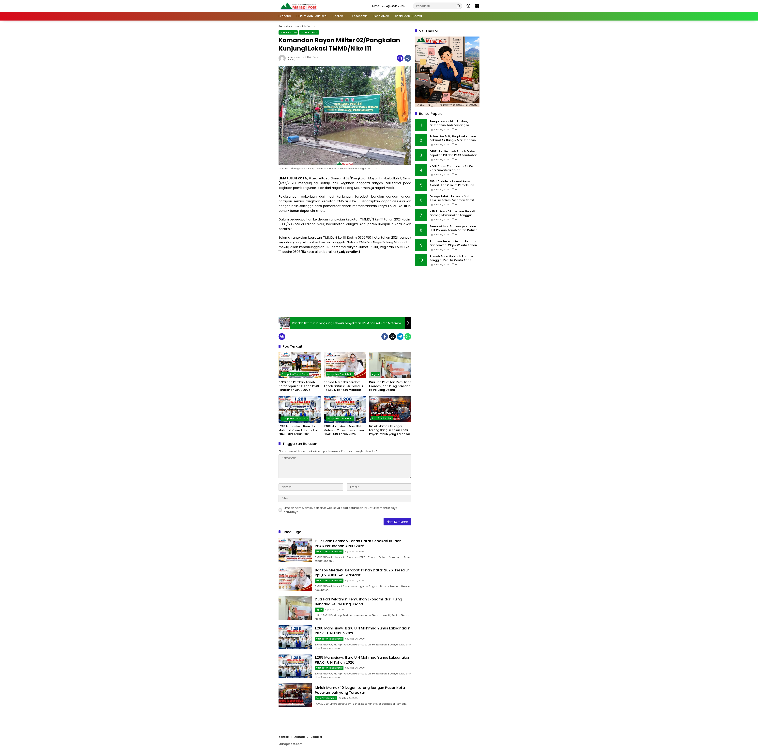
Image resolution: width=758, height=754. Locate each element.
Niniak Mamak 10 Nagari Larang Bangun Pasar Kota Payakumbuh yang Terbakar (389, 430)
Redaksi (316, 737)
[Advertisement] (345, 285)
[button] (458, 6)
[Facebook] (384, 336)
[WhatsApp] (407, 336)
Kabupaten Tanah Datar (294, 374)
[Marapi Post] (298, 6)
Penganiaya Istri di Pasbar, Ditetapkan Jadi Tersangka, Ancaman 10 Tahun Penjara (450, 123)
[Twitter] (392, 336)
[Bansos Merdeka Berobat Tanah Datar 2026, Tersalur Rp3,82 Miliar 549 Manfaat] (345, 365)
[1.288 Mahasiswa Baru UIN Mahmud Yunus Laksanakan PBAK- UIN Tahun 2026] (300, 409)
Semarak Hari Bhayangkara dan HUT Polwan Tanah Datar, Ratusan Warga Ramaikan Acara (454, 228)
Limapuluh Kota (288, 32)
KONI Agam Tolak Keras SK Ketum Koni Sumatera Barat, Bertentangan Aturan (454, 168)
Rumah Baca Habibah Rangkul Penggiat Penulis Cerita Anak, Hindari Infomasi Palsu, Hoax (452, 258)
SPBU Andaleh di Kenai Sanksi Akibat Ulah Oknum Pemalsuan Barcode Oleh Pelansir (452, 183)
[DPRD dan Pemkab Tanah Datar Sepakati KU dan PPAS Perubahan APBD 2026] (300, 365)
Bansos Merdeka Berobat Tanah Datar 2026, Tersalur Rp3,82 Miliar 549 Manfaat (343, 386)
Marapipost (294, 57)
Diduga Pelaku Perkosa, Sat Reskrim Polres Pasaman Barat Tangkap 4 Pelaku (452, 198)
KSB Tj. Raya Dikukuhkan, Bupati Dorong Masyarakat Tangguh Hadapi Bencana (452, 213)
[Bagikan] (407, 58)
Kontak (284, 737)
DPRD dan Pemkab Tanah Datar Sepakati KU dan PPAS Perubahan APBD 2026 (299, 386)
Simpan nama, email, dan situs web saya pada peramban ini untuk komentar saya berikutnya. (340, 510)
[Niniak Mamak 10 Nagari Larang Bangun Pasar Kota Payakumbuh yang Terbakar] (390, 409)
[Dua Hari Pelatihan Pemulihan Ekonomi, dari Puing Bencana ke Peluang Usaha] (390, 365)
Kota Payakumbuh (382, 418)
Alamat (299, 737)
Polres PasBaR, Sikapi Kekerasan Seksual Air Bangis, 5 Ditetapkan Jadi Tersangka (453, 138)
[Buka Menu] (477, 6)
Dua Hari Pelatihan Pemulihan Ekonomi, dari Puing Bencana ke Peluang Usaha (390, 386)
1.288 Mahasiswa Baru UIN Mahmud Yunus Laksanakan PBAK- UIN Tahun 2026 (299, 430)
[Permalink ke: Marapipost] (283, 58)
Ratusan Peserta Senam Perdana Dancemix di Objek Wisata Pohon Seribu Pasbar (453, 243)
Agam (375, 374)
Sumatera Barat (309, 32)
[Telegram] (400, 336)
